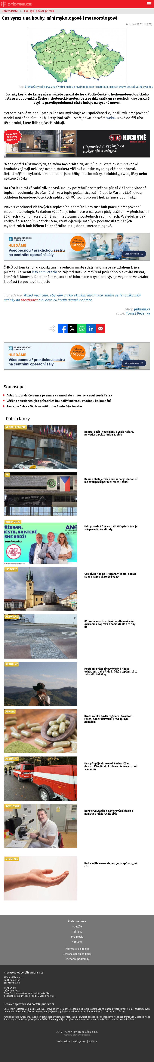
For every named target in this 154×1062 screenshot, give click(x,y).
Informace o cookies (77, 948)
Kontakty (77, 941)
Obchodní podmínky (77, 959)
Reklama (77, 931)
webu (110, 118)
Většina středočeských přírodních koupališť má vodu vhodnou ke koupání (57, 401)
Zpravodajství (10, 11)
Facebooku (29, 300)
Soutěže (77, 926)
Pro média (77, 936)
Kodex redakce (77, 921)
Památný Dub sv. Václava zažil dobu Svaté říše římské (42, 406)
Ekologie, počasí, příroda (39, 11)
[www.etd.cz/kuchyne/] (77, 144)
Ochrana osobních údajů (77, 954)
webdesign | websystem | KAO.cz (77, 1041)
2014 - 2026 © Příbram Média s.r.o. (77, 1033)
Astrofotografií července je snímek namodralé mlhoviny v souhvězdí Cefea (57, 395)
